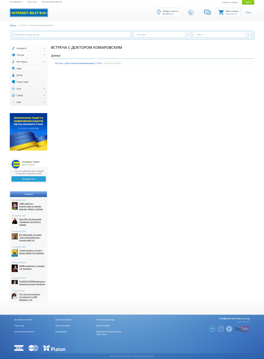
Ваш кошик (232, 11)
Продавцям (60, 331)
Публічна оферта (63, 319)
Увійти (248, 2)
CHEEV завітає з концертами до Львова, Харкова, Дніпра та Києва (31, 206)
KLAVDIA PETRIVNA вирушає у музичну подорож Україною (32, 282)
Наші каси (32, 1)
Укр (248, 12)
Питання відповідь (105, 319)
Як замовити (16, 1)
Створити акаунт (230, 2)
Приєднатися (28, 178)
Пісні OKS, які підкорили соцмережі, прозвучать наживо (30, 222)
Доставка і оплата (23, 319)
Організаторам (62, 325)
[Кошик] (221, 12)
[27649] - (88, 63)
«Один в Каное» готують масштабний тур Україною (31, 251)
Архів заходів (102, 325)
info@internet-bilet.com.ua (234, 318)
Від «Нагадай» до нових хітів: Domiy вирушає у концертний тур (30, 238)
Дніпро (56, 55)
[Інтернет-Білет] (29, 13)
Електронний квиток (52, 1)
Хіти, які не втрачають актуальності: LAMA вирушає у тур (29, 297)
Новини (28, 194)
